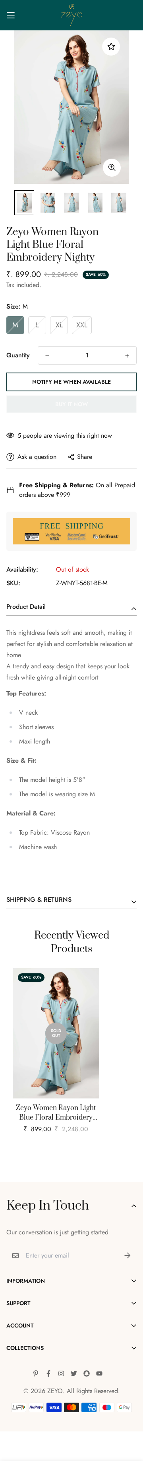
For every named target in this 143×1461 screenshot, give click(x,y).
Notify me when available (71, 382)
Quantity (18, 355)
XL (59, 325)
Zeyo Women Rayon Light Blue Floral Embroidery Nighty (56, 1113)
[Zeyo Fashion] (72, 15)
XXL (81, 325)
